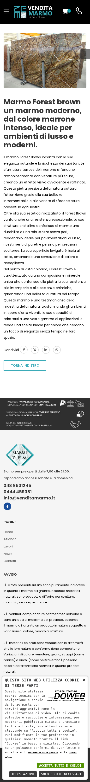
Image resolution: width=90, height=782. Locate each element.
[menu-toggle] (6, 12)
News (8, 554)
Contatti (10, 561)
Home (8, 532)
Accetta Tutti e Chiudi (60, 765)
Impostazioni (23, 774)
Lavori (8, 546)
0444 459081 (18, 492)
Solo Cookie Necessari (61, 774)
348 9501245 (17, 485)
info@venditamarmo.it (29, 498)
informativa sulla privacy (43, 752)
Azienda (10, 539)
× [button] (84, 679)
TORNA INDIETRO (25, 365)
